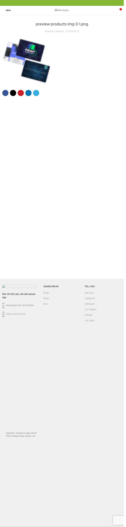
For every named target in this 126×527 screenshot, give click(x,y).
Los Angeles (90, 309)
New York (89, 292)
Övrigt (46, 292)
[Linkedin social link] (65, 3)
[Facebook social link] (54, 3)
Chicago (88, 315)
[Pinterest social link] (62, 3)
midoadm (59, 31)
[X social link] (58, 3)
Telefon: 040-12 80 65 (15, 314)
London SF (90, 298)
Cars (45, 303)
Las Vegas (90, 320)
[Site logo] (62, 10)
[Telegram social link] (69, 3)
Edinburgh (89, 303)
